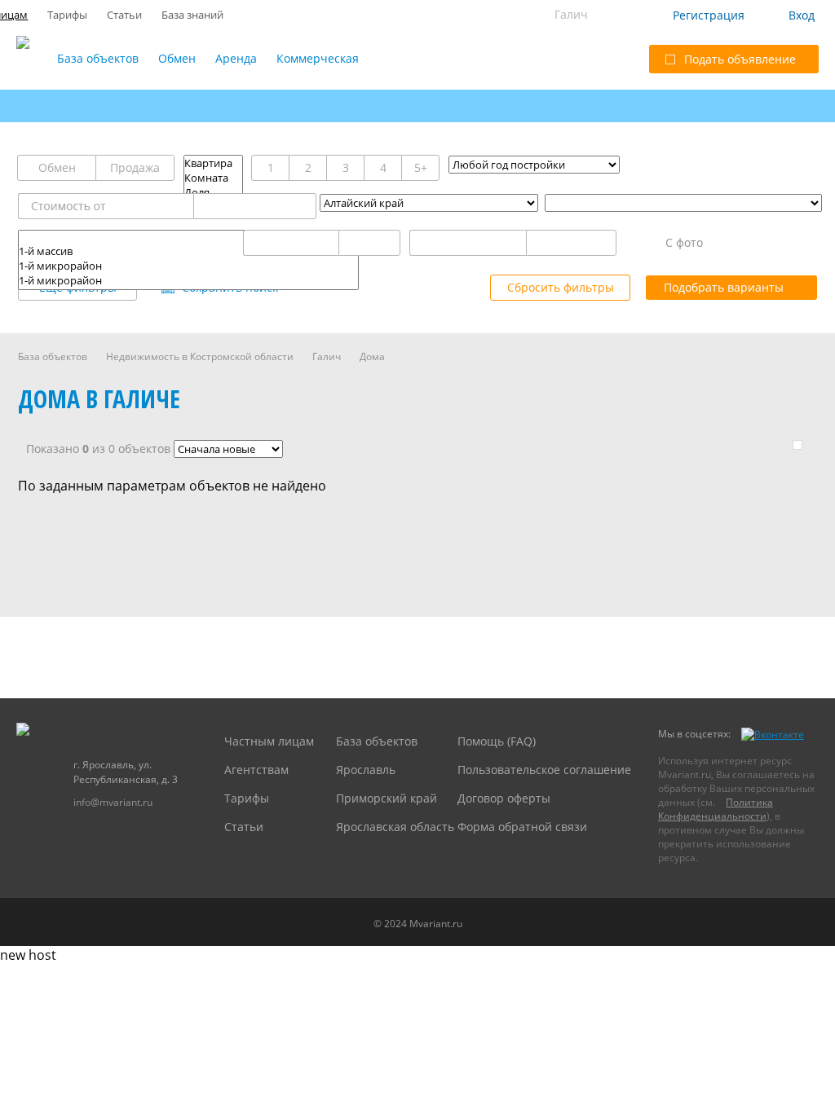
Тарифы (67, 14)
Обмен (177, 58)
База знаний (192, 14)
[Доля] (213, 192)
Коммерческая (317, 58)
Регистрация (708, 15)
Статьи (124, 14)
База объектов (98, 58)
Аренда (236, 58)
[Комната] (213, 177)
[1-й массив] (188, 251)
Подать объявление (740, 59)
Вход (802, 15)
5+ (420, 167)
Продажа (135, 167)
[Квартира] (213, 163)
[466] (188, 237)
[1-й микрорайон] (188, 265)
